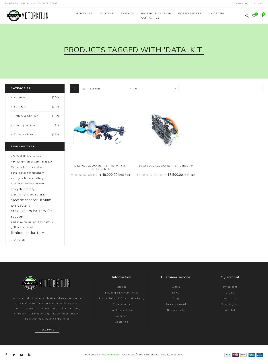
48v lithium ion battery (25, 161)
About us (121, 316)
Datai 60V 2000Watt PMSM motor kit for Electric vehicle (100, 167)
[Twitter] (14, 355)
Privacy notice (121, 304)
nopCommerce (110, 354)
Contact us (121, 322)
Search (176, 287)
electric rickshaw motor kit (28, 194)
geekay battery (43, 222)
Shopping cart (230, 304)
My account (230, 287)
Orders (230, 292)
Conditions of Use (121, 310)
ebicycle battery (22, 189)
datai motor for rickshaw (27, 173)
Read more (47, 329)
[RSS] (29, 355)
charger (47, 162)
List (83, 88)
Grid (74, 88)
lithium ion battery (27, 232)
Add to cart (108, 129)
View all (19, 240)
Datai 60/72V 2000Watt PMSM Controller (166, 165)
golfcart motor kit (22, 227)
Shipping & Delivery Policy (121, 292)
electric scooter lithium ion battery (31, 203)
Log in (258, 3)
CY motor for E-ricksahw (26, 167)
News (175, 292)
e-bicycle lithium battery (27, 178)
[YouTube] (22, 355)
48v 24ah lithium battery (26, 156)
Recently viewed (176, 304)
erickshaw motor (21, 222)
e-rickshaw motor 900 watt (27, 183)
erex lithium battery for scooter (31, 214)
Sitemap (122, 287)
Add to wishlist (100, 129)
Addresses (230, 298)
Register (242, 3)
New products (176, 310)
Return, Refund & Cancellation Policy (121, 298)
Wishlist (230, 310)
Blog (176, 298)
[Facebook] (6, 355)
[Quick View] (93, 129)
